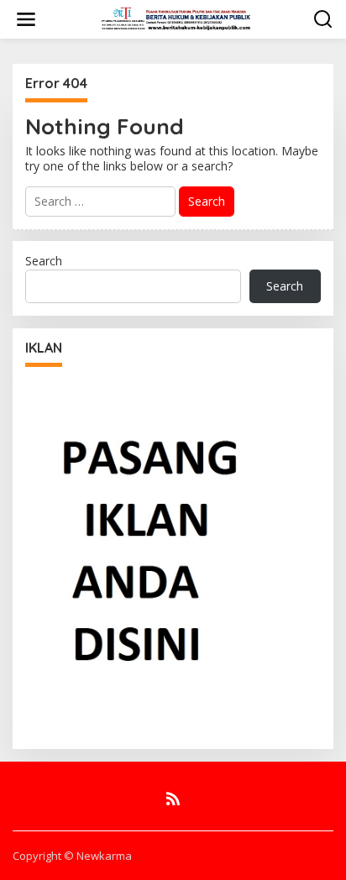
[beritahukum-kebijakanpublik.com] (176, 18)
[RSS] (173, 798)
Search (43, 261)
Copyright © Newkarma (72, 855)
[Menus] (26, 19)
